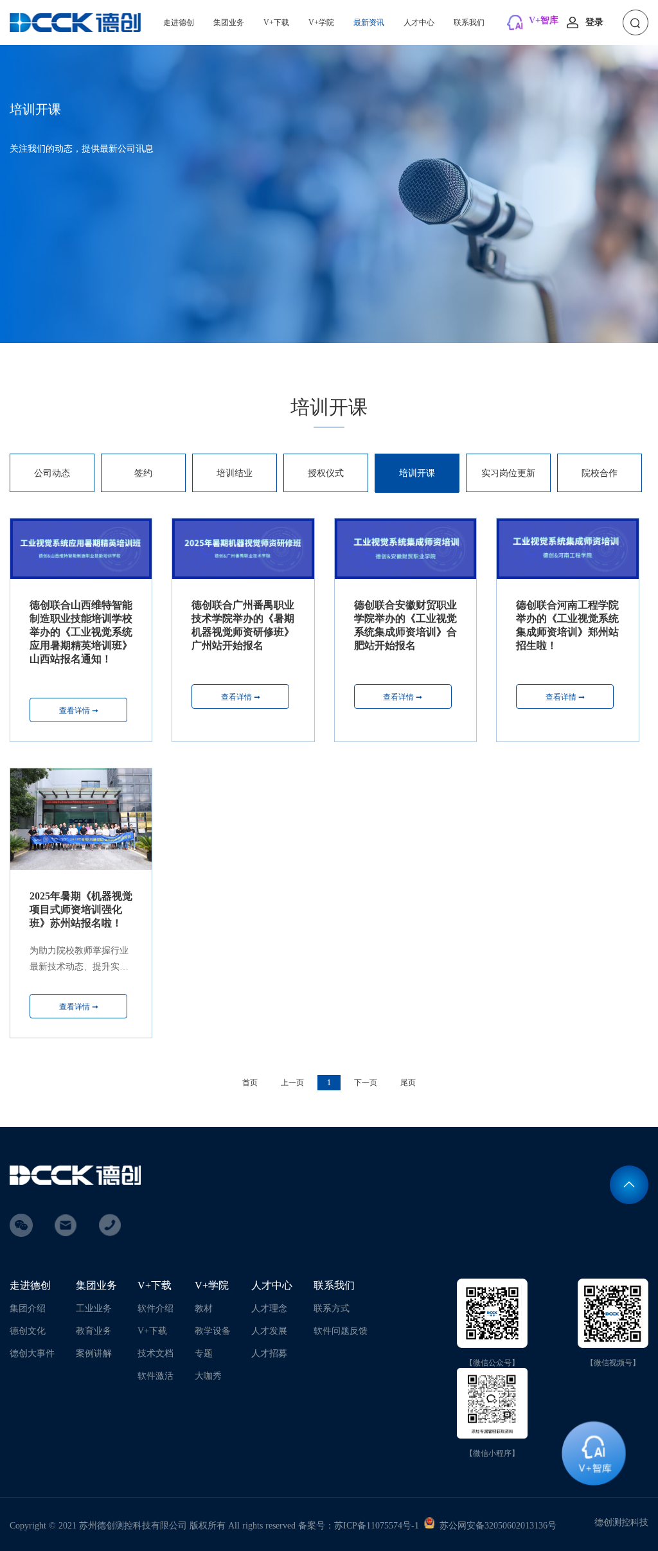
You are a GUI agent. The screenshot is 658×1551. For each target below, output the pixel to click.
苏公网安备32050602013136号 (495, 1525)
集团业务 (228, 22)
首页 (250, 1082)
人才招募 (269, 1353)
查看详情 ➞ (78, 710)
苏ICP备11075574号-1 (376, 1525)
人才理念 (269, 1308)
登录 (594, 22)
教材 (204, 1308)
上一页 (292, 1082)
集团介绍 (28, 1308)
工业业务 (94, 1308)
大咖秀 (208, 1376)
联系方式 (332, 1308)
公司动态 (52, 473)
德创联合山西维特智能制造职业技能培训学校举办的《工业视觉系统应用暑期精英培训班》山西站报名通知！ (81, 631)
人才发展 (269, 1331)
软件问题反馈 (341, 1331)
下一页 (365, 1082)
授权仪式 (326, 473)
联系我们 (469, 22)
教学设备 (213, 1331)
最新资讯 (368, 22)
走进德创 (178, 22)
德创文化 (28, 1331)
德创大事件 (32, 1353)
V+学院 (321, 22)
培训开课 (417, 473)
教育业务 (94, 1331)
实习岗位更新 (508, 473)
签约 (143, 473)
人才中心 (419, 22)
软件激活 (155, 1376)
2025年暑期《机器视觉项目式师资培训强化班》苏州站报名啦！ (81, 909)
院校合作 (600, 473)
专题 (204, 1353)
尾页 (408, 1082)
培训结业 (235, 473)
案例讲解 (94, 1353)
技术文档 (155, 1353)
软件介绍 (155, 1308)
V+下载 (276, 22)
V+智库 (543, 20)
